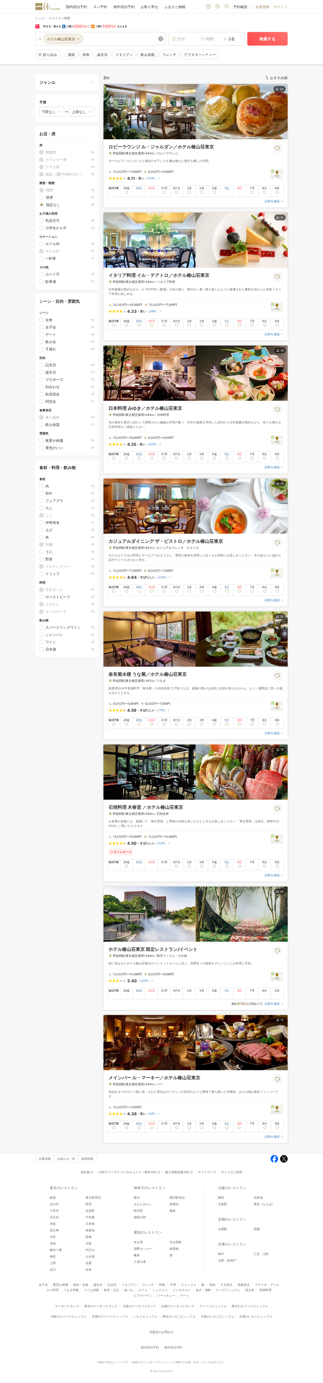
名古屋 (138, 1242)
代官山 (90, 1250)
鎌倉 (173, 1210)
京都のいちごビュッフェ (256, 1316)
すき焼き (227, 1285)
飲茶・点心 (111, 1290)
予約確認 (240, 7)
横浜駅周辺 (177, 1197)
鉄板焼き (244, 1285)
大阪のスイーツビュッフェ (68, 1316)
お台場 (90, 1256)
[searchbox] (100, 39)
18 (282, 350)
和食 (162, 1285)
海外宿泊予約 (123, 7)
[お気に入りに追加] (278, 148)
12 (282, 1020)
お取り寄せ (149, 7)
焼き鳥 (249, 1290)
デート (184, 1295)
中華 (173, 1285)
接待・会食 (80, 1285)
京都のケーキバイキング (177, 1306)
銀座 (53, 1197)
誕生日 (97, 1285)
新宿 (89, 1204)
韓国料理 (265, 1290)
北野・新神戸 (227, 1260)
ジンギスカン (182, 1290)
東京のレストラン (64, 1188)
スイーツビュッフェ (213, 1306)
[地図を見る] (277, 174)
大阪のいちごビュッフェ (217, 1316)
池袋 (53, 1243)
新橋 (89, 1237)
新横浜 (174, 1204)
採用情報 (87, 1159)
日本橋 (90, 1224)
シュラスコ (160, 1290)
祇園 (257, 1229)
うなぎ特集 (71, 1290)
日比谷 (54, 1217)
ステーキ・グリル (267, 1285)
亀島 (137, 1255)
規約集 (85, 1172)
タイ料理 (52, 1290)
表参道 (90, 1230)
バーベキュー (166, 1295)
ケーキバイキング (67, 1306)
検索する (267, 38)
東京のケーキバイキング (101, 1306)
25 (282, 891)
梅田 (221, 1197)
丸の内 (54, 1204)
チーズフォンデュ (228, 1290)
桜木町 (138, 1210)
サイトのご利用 (231, 1172)
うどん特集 (91, 1290)
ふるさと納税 (174, 7)
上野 (53, 1263)
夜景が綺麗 (60, 1285)
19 (282, 749)
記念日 (112, 1285)
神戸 (221, 1254)
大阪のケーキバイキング (139, 1306)
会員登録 (262, 7)
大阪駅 (222, 1204)
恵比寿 (54, 1230)
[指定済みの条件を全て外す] (160, 38)
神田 (53, 1256)
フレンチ (148, 1285)
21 (282, 217)
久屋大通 (140, 1262)
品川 (53, 1269)
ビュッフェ (188, 1285)
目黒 (89, 1263)
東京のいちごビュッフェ (179, 1316)
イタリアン (129, 1285)
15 (282, 483)
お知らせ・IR (66, 1159)
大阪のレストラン (232, 1188)
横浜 (137, 1197)
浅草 (89, 1269)
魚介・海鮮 (203, 1290)
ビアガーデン (143, 1295)
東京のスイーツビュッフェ (250, 1306)
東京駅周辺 (93, 1197)
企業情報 (45, 1159)
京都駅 (222, 1229)
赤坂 (53, 1224)
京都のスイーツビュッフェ (110, 1316)
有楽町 (90, 1210)
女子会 (43, 1285)
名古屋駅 (176, 1242)
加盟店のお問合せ (161, 1332)
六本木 (54, 1210)
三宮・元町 (261, 1254)
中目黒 (90, 1217)
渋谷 (53, 1237)
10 (282, 616)
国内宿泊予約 (76, 7)
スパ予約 (100, 7)
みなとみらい (143, 1204)
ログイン (281, 7)
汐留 (89, 1243)
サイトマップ (207, 1172)
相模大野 (140, 1217)
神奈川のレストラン (150, 1188)
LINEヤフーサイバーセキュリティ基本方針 (127, 1172)
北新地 (258, 1197)
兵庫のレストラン (232, 1244)
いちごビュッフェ (145, 1316)
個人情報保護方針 (177, 1172)
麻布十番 (56, 1250)
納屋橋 (174, 1249)
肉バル (128, 1290)
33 (282, 89)
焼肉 (212, 1285)
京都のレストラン (232, 1219)
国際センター (143, 1249)
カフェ (142, 1290)
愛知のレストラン (148, 1232)
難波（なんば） (264, 1204)
